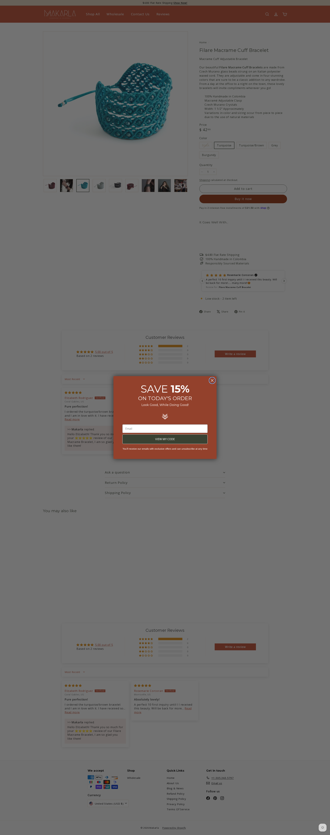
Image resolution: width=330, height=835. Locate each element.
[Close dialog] (212, 380)
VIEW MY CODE (165, 439)
